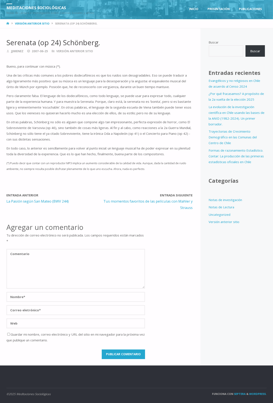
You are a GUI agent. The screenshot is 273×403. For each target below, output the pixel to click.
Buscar (214, 42)
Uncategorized (219, 214)
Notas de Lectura (221, 207)
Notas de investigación (225, 200)
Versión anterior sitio (32, 23)
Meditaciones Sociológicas (36, 7)
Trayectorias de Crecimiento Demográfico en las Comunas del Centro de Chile (233, 137)
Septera (239, 394)
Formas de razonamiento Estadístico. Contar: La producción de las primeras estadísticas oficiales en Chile (236, 156)
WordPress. (258, 394)
